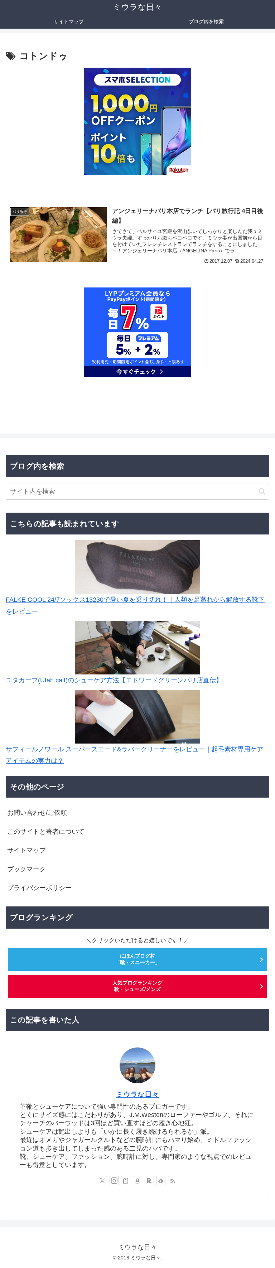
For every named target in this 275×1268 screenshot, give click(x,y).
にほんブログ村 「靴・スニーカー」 (137, 959)
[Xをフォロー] (102, 1180)
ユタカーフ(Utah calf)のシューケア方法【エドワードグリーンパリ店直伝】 (114, 680)
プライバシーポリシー (39, 887)
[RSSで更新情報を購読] (172, 1180)
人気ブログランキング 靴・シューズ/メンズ (137, 986)
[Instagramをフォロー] (114, 1180)
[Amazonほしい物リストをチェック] (137, 1180)
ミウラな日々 (137, 1094)
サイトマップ (26, 850)
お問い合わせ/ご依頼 (37, 812)
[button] (262, 491)
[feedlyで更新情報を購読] (160, 1180)
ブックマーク (26, 869)
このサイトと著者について (46, 831)
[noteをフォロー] (125, 1180)
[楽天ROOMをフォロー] (149, 1180)
